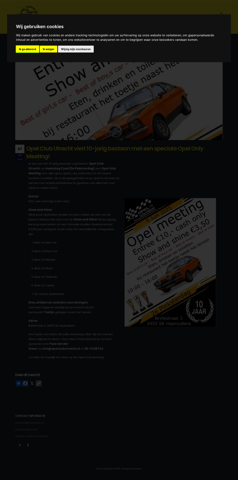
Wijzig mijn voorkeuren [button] (76, 49)
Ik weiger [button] (48, 49)
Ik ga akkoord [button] (27, 49)
